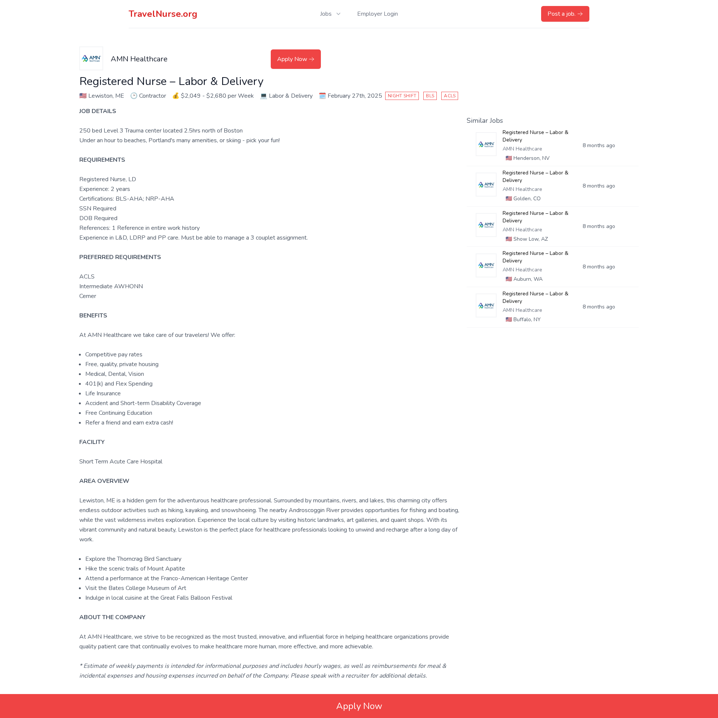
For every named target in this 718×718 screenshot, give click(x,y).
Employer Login (377, 14)
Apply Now (292, 59)
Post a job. (561, 14)
